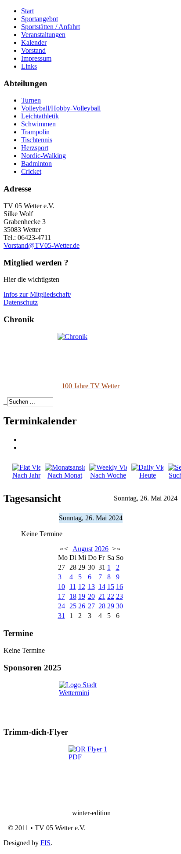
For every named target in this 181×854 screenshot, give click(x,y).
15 (110, 586)
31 (61, 615)
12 (81, 586)
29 (110, 606)
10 (61, 586)
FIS (45, 843)
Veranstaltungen (43, 34)
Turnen (31, 100)
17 (61, 596)
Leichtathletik (40, 116)
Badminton (36, 163)
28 (101, 606)
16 (119, 586)
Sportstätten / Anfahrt (50, 26)
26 (81, 606)
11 (72, 586)
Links (29, 66)
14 (101, 586)
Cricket (31, 171)
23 (119, 596)
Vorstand (33, 50)
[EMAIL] (24, 447)
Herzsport (34, 147)
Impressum (36, 58)
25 (72, 606)
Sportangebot (39, 18)
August (82, 548)
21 (101, 596)
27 (91, 606)
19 (81, 596)
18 (72, 596)
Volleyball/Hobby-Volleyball (61, 108)
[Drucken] (24, 439)
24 (61, 606)
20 (91, 596)
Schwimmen (38, 124)
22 (110, 596)
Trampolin (35, 132)
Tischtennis (36, 140)
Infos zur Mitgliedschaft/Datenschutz (37, 298)
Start (27, 11)
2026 (101, 548)
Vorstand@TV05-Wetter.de (42, 245)
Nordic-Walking (43, 155)
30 (119, 606)
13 (91, 586)
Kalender (34, 42)
